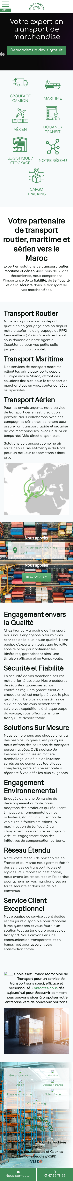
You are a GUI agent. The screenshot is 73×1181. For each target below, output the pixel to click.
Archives (60, 1142)
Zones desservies (19, 1142)
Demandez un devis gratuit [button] (36, 50)
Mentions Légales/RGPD (36, 1156)
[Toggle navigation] (5, 4)
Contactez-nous (45, 988)
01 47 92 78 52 (36, 577)
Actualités (43, 1142)
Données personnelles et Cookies (36, 1152)
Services (36, 1147)
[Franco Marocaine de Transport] (36, 6)
